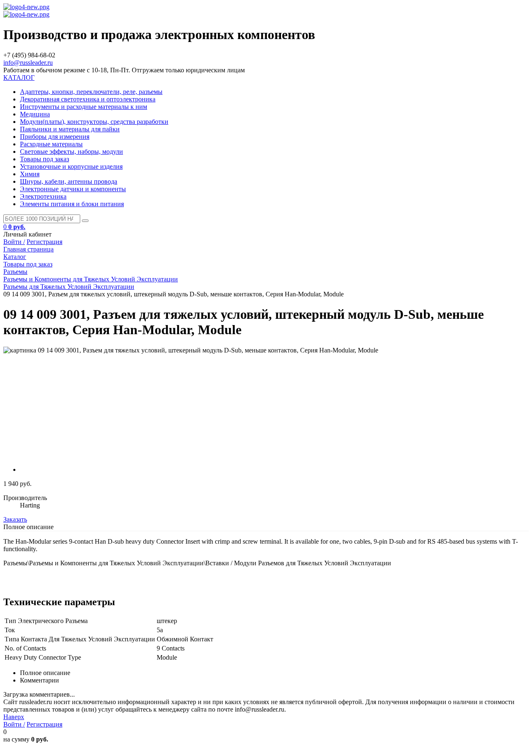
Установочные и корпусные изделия (71, 166)
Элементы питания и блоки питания (72, 203)
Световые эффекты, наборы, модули (71, 151)
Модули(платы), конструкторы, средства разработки (94, 121)
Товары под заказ (44, 159)
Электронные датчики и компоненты (73, 188)
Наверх (13, 716)
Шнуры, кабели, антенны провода (68, 181)
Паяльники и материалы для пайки (70, 129)
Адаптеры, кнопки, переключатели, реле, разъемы (91, 91)
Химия (29, 173)
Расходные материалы (51, 144)
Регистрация (44, 241)
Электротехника (43, 196)
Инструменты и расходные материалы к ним (83, 106)
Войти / (14, 241)
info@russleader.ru (28, 62)
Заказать (15, 519)
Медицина (35, 114)
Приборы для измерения (54, 136)
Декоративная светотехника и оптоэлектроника (87, 99)
